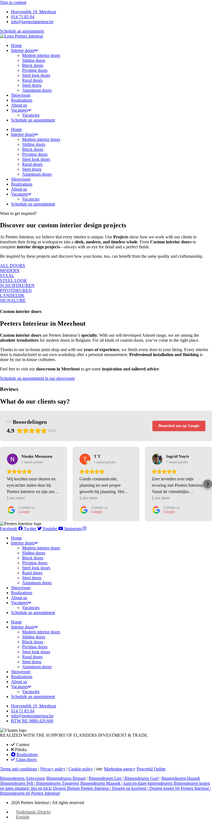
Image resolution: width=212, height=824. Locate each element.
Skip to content (13, 2)
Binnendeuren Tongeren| (58, 783)
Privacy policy (52, 769)
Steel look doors (36, 75)
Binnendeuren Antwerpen (22, 778)
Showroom (20, 95)
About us (19, 105)
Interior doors (23, 50)
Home (16, 45)
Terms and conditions (18, 769)
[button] (4, 484)
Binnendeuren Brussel (66, 778)
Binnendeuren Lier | (106, 778)
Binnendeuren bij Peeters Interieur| (30, 793)
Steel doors (31, 85)
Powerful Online (151, 769)
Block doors (32, 65)
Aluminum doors (37, 90)
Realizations (21, 100)
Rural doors (32, 80)
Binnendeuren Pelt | (18, 783)
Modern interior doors (41, 55)
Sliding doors (33, 60)
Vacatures (19, 110)
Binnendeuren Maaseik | (102, 783)
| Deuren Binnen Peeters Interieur (80, 788)
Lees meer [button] (16, 498)
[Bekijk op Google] (12, 459)
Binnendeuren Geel (141, 778)
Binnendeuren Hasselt (180, 778)
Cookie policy (80, 769)
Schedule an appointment (33, 120)
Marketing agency (120, 769)
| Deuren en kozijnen (128, 788)
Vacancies (30, 115)
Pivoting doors (34, 70)
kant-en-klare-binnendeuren (148, 783)
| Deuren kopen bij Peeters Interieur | (179, 788)
